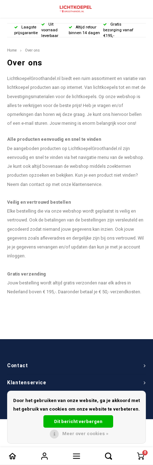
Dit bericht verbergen (78, 421)
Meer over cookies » (85, 433)
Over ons (32, 50)
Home (12, 50)
